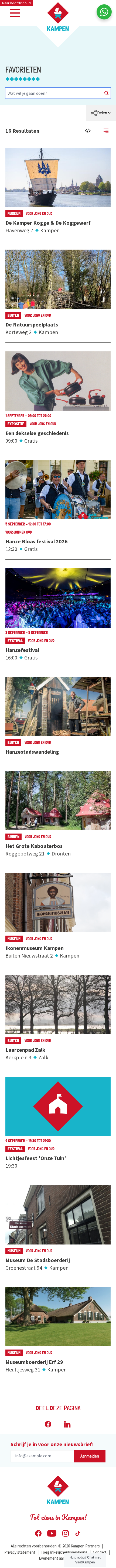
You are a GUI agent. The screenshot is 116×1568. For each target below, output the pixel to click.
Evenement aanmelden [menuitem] (58, 1558)
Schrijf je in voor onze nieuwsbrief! (52, 1444)
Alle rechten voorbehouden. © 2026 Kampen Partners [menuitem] (55, 1546)
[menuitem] (101, 112)
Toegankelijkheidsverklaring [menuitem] (64, 1552)
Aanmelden (89, 1456)
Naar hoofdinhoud (16, 3)
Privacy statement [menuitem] (19, 1552)
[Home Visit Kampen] (58, 16)
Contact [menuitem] (100, 1552)
